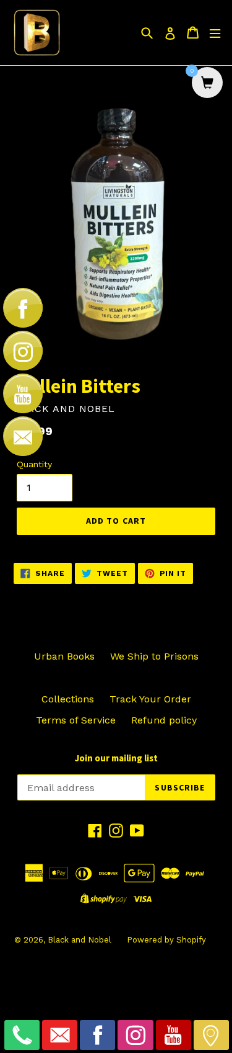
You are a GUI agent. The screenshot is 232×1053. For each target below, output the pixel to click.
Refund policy (164, 720)
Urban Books (64, 656)
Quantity (34, 464)
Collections (67, 699)
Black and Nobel (79, 939)
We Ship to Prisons (154, 656)
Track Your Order (150, 699)
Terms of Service (76, 720)
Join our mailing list (116, 758)
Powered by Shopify (166, 939)
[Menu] (215, 32)
